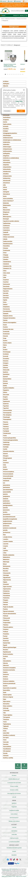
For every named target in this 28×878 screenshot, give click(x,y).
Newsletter (14, 855)
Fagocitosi (6, 408)
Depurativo (6, 291)
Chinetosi (5, 248)
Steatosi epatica (7, 694)
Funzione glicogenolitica (9, 438)
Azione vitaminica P (8, 201)
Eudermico (6, 403)
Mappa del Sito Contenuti (21, 876)
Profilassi (5, 631)
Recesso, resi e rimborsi (14, 821)
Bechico (5, 207)
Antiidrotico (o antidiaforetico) (11, 158)
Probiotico (5, 629)
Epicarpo (5, 381)
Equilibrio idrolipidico (8, 388)
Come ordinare (14, 814)
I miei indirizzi (14, 831)
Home (2, 18)
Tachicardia (6, 710)
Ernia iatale (6, 394)
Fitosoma (5, 422)
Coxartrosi (5, 282)
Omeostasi (6, 584)
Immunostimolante (8, 476)
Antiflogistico (6, 153)
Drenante (5, 336)
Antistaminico (6, 178)
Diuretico (5, 327)
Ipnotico (5, 512)
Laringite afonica (7, 537)
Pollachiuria (6, 620)
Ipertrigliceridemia (7, 505)
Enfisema (5, 367)
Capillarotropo (7, 223)
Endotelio (5, 365)
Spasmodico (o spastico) (9, 688)
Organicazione (7, 589)
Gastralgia (6, 447)
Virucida (5, 753)
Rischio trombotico (8, 654)
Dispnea (5, 320)
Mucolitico (6, 568)
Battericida (6, 203)
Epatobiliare (6, 374)
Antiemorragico (7, 146)
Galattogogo (6, 444)
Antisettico (6, 174)
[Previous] (2, 61)
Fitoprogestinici (7, 419)
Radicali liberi (6, 643)
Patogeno (5, 600)
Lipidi (4, 548)
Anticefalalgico (7, 135)
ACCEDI (11, 1)
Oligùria (5, 582)
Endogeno (5, 363)
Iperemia (5, 494)
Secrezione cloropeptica (9, 667)
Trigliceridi (6, 726)
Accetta (21, 111)
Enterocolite (6, 370)
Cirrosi (4, 252)
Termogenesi (6, 717)
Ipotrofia (5, 530)
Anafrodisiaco (6, 117)
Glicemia (5, 453)
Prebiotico (5, 625)
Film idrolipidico (7, 415)
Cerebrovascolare (7, 241)
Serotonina (6, 674)
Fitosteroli (5, 424)
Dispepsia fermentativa (9, 318)
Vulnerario (5, 755)
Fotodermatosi (7, 433)
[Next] (26, 61)
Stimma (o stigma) (8, 697)
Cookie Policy (19, 101)
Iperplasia (5, 498)
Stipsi (4, 699)
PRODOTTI (16, 15)
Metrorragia (6, 561)
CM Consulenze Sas (14, 869)
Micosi (5, 564)
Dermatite (5, 293)
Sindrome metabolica (8, 681)
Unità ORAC (6, 733)
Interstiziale (6, 480)
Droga (4, 338)
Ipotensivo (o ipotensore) (9, 528)
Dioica (4, 302)
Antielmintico (6, 142)
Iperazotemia (6, 485)
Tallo (4, 712)
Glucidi (5, 460)
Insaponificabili (7, 478)
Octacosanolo (6, 573)
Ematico (5, 349)
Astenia (5, 189)
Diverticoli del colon (8, 329)
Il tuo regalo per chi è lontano (14, 793)
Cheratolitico (6, 246)
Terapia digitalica (7, 715)
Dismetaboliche (7, 311)
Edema (5, 345)
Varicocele (6, 742)
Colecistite (6, 257)
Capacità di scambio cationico (11, 221)
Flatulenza (6, 426)
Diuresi (5, 324)
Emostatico (6, 358)
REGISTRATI (18, 1)
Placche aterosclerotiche (9, 613)
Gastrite (5, 449)
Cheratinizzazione (7, 243)
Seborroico (6, 665)
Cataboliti (5, 232)
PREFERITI (4, 1)
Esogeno (5, 397)
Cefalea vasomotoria (8, 237)
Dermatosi (6, 295)
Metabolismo (6, 557)
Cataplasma (6, 234)
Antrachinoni (6, 183)
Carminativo (6, 228)
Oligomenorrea (7, 580)
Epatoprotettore (7, 379)
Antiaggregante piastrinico (10, 133)
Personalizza (7, 111)
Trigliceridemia (7, 724)
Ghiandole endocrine (8, 451)
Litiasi (4, 552)
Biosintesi (5, 214)
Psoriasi (5, 636)
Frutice (5, 435)
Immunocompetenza (8, 471)
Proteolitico (6, 634)
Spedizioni (14, 803)
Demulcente (6, 286)
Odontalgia (6, 575)
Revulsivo (5, 649)
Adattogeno (6, 83)
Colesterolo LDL (7, 268)
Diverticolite (6, 331)
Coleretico (5, 259)
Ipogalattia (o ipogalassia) (10, 519)
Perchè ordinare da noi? (14, 779)
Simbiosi (5, 676)
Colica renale (6, 273)
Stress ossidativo (7, 706)
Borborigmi (6, 219)
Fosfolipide (6, 431)
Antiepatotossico (7, 149)
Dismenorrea (6, 309)
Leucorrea (5, 543)
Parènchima (6, 598)
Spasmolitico (6, 690)
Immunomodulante (8, 474)
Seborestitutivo (7, 661)
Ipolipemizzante (7, 523)
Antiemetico (6, 144)
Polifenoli (5, 616)
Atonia (4, 196)
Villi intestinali (6, 751)
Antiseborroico (7, 171)
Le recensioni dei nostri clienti (14, 782)
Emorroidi (5, 356)
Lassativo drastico (8, 541)
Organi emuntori (7, 586)
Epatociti (5, 376)
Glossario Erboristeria (22, 18)
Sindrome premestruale (9, 683)
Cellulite (5, 239)
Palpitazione (6, 593)
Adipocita (5, 86)
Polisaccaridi (6, 618)
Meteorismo (6, 559)
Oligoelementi (6, 577)
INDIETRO (18, 767)
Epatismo (5, 372)
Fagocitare (6, 406)
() (26, 1)
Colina (4, 275)
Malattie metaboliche (8, 555)
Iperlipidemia (6, 496)
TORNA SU (24, 767)
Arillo (4, 185)
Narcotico (5, 571)
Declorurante (6, 284)
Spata (4, 692)
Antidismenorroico (8, 137)
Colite (4, 277)
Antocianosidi (6, 180)
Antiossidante (6, 162)
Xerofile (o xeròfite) (8, 758)
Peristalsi (5, 602)
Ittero (4, 534)
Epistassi (5, 383)
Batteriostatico (7, 205)
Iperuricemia (6, 510)
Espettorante (6, 401)
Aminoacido (6, 115)
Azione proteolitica (8, 198)
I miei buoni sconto (14, 838)
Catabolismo (6, 230)
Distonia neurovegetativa (9, 322)
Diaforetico (6, 297)
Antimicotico (6, 160)
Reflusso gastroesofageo (9, 647)
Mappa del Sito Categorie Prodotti (8, 876)
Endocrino (5, 361)
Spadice (5, 685)
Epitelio (5, 385)
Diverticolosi (6, 334)
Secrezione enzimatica (9, 670)
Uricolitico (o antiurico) (9, 735)
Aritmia (5, 187)
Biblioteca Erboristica (10, 18)
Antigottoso (6, 155)
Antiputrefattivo (7, 167)
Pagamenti (14, 806)
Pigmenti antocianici (8, 611)
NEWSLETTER (23, 15)
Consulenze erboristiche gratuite (14, 847)
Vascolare (5, 744)
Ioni (4, 483)
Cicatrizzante (6, 250)
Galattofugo (6, 442)
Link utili (14, 797)
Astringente (6, 192)
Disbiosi (5, 304)
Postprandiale (6, 622)
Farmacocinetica (7, 410)
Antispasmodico (7, 176)
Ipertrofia (5, 507)
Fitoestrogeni (6, 417)
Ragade (5, 645)
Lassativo (5, 539)
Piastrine (5, 609)
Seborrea (5, 663)
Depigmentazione (7, 288)
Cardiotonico (6, 225)
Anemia (5, 122)
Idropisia (5, 469)
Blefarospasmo (7, 216)
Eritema (5, 392)
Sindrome (5, 679)
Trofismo (5, 728)
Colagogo (5, 255)
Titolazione (6, 719)
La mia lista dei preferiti (14, 841)
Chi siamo (14, 775)
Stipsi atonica (6, 701)
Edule (4, 347)
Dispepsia (5, 313)
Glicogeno (5, 456)
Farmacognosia (7, 412)
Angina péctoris (7, 124)
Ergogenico (6, 390)
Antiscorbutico (7, 169)
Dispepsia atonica (8, 315)
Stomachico (6, 703)
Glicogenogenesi (7, 458)
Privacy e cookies (14, 786)
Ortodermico (6, 591)
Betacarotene (6, 210)
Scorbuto (5, 656)
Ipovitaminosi (6, 532)
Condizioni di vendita (14, 810)
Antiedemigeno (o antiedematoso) (12, 140)
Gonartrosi (6, 462)
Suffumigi (5, 708)
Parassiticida (6, 595)
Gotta (4, 465)
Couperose (6, 279)
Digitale (5, 300)
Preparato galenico (8, 627)
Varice (4, 740)
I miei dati (14, 827)
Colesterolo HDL (7, 266)
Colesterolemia (7, 261)
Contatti (14, 851)
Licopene (5, 546)
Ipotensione (6, 525)
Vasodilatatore (7, 749)
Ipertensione (6, 501)
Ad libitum (5, 81)
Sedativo (5, 672)
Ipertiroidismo (6, 503)
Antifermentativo (7, 151)
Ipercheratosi (6, 487)
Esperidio (5, 399)
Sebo (4, 658)
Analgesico (6, 119)
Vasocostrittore (7, 746)
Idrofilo (5, 467)
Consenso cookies (14, 789)
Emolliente (6, 354)
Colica (4, 270)
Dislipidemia (6, 306)
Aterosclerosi (6, 194)
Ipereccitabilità (7, 492)
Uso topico (6, 737)
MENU (3, 15)
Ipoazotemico (6, 514)
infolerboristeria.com (6, 870)
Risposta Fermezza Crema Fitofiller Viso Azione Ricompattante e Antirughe (10, 65)
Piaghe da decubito (8, 607)
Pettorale (5, 604)
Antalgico (5, 131)
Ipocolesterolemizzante (9, 516)
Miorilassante (6, 566)
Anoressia (5, 126)
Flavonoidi (6, 429)
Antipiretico (6, 164)
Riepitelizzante (7, 652)
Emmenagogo (6, 352)
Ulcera (4, 731)
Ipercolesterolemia (8, 489)
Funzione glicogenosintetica (10, 440)
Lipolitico (5, 550)
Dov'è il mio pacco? (14, 817)
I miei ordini (14, 834)
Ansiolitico (6, 128)
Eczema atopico (7, 343)
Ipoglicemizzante (7, 521)
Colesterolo (6, 264)
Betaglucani (6, 212)
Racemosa (6, 640)
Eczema (5, 340)
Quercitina (5, 638)
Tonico (5, 722)
